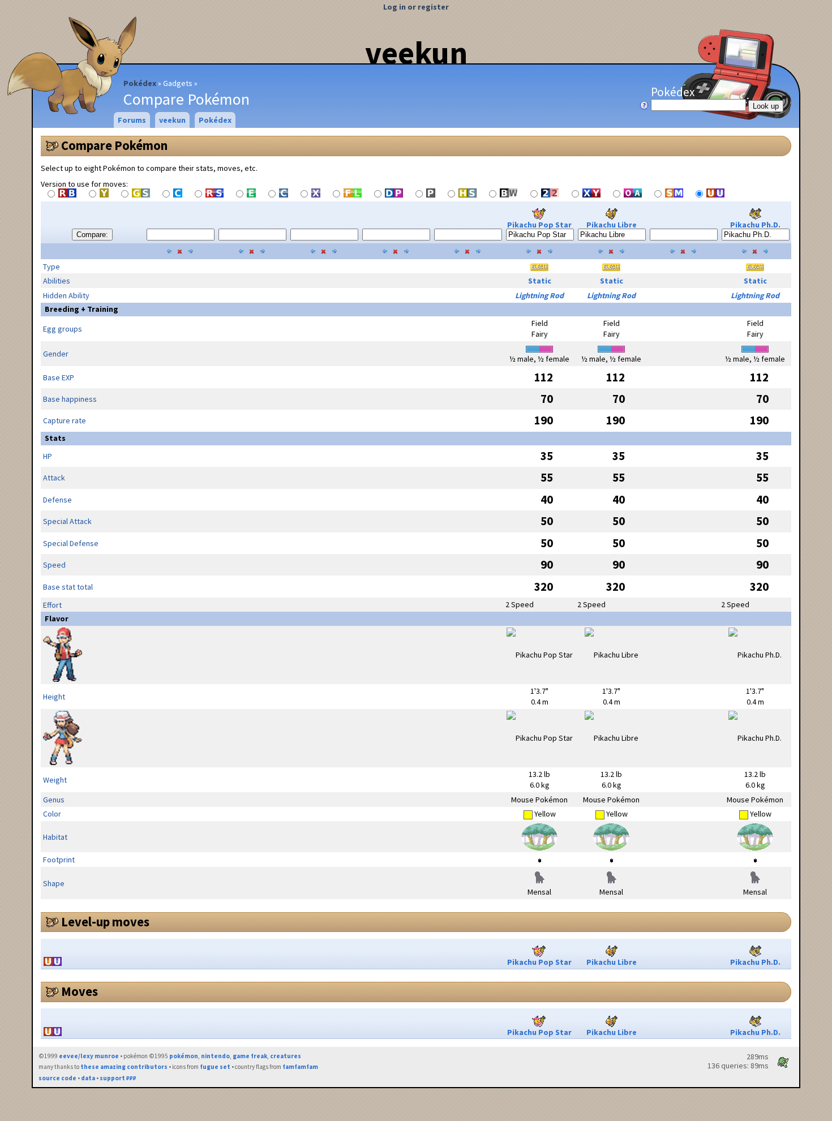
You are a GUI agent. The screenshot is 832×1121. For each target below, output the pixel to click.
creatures (285, 1056)
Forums (132, 120)
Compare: (92, 234)
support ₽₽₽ (118, 1078)
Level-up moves (105, 922)
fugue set (215, 1067)
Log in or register (416, 7)
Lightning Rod (539, 295)
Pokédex (139, 83)
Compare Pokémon (114, 145)
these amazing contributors (124, 1067)
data (88, 1078)
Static (539, 281)
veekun (416, 52)
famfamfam (300, 1067)
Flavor (56, 618)
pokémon (183, 1056)
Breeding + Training (81, 309)
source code (57, 1078)
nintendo (215, 1056)
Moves (79, 991)
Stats (55, 438)
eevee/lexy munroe (89, 1056)
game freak (250, 1056)
